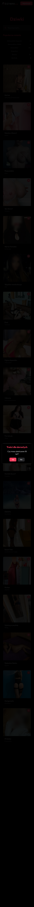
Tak (13, 460)
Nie (21, 460)
